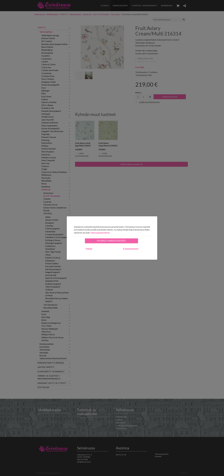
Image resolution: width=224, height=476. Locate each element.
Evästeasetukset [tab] (130, 249)
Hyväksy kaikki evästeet (111, 241)
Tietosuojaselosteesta (100, 232)
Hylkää (89, 249)
